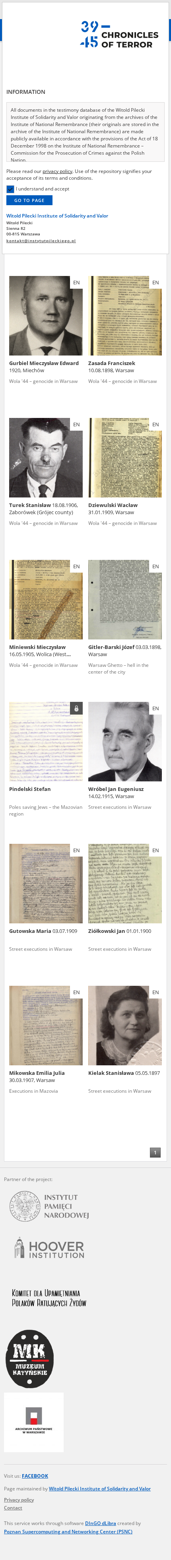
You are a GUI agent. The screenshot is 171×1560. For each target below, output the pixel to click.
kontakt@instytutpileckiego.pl (41, 240)
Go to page (29, 200)
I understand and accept (42, 188)
